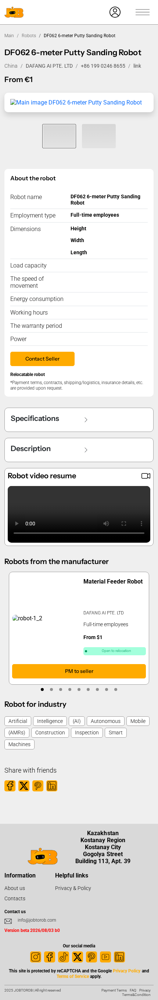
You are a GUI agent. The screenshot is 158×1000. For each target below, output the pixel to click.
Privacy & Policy (73, 888)
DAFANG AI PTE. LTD (49, 66)
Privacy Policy (126, 971)
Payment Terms (114, 990)
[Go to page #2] (51, 689)
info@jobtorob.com (37, 920)
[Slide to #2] (99, 136)
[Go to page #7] (97, 689)
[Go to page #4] (70, 689)
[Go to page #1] (42, 689)
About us (14, 888)
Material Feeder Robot (113, 581)
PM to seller (79, 671)
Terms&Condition (136, 995)
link (137, 66)
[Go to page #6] (88, 689)
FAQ (133, 990)
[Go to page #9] (116, 689)
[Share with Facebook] (9, 785)
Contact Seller (42, 358)
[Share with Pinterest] (37, 785)
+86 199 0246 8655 (103, 66)
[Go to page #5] (79, 689)
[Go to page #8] (106, 689)
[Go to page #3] (60, 689)
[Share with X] (23, 785)
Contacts (14, 898)
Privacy (145, 990)
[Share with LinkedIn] (51, 785)
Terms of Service (73, 976)
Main (9, 35)
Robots (29, 35)
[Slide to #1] (59, 136)
